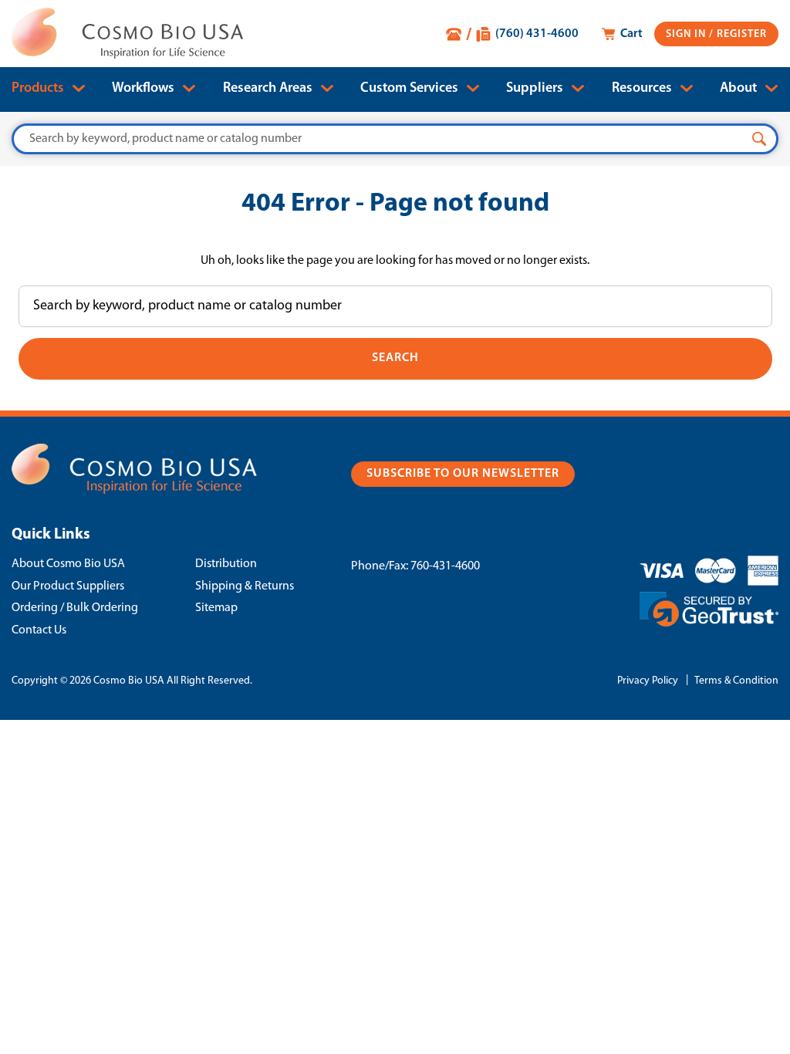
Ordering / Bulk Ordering (75, 608)
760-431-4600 (445, 566)
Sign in (687, 34)
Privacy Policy (647, 681)
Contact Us (39, 630)
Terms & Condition (736, 681)
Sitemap (216, 608)
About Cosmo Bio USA (68, 564)
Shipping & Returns (244, 586)
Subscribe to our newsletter (462, 474)
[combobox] (395, 138)
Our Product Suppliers (68, 586)
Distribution (226, 564)
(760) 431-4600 (537, 34)
